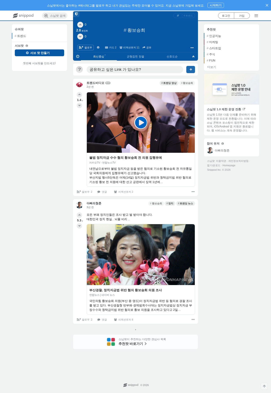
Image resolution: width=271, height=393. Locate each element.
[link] (178, 15)
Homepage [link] (229, 165)
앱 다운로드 (213, 165)
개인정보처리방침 (238, 161)
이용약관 (221, 161)
